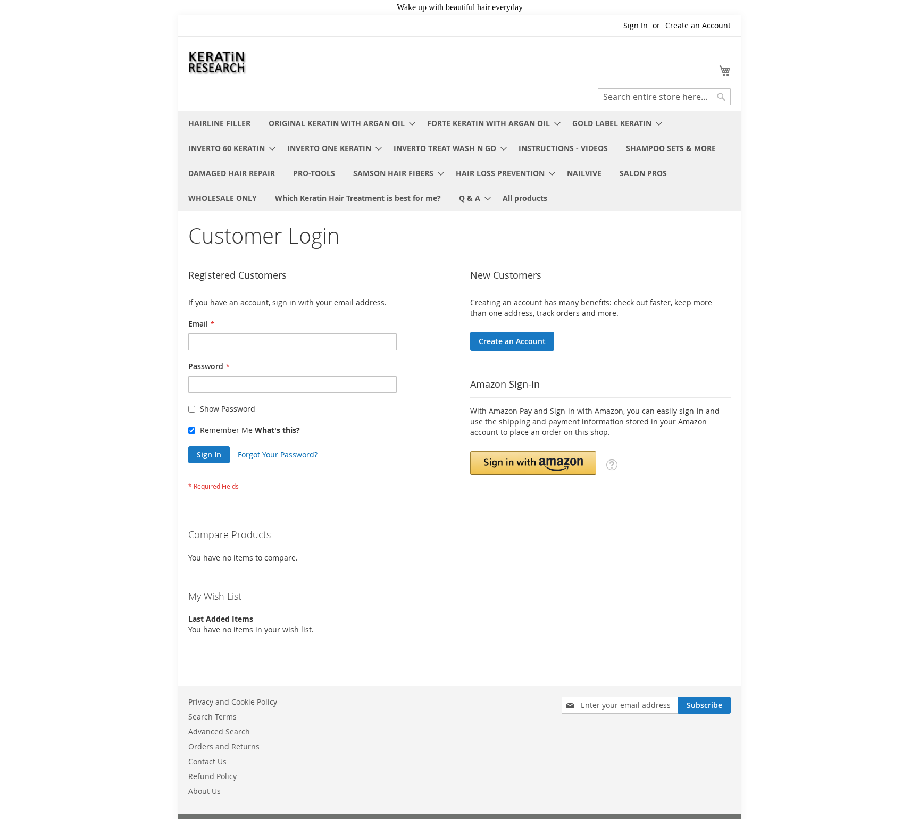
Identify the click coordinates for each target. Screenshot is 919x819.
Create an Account (698, 25)
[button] (533, 463)
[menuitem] (219, 123)
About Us (204, 791)
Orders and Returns (224, 746)
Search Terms (212, 717)
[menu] (459, 161)
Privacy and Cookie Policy (232, 702)
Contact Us (207, 761)
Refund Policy (212, 776)
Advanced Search (219, 731)
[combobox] (664, 96)
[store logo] (217, 61)
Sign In (635, 25)
